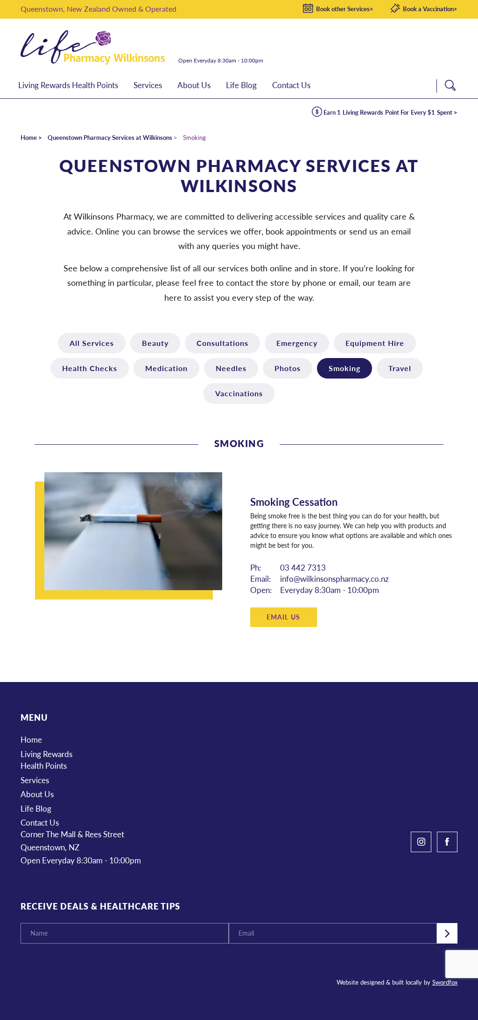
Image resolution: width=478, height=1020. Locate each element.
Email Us (283, 616)
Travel (399, 368)
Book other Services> (344, 8)
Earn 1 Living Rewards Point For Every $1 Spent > (390, 112)
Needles (231, 368)
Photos (287, 368)
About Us (37, 793)
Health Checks (89, 368)
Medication (166, 368)
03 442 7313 (303, 567)
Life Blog (36, 808)
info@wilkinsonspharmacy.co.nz (334, 578)
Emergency (296, 343)
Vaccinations (239, 393)
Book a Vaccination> (430, 8)
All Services (92, 343)
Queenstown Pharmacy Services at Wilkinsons (110, 137)
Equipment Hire (374, 343)
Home (29, 137)
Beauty (155, 343)
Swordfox (444, 982)
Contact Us (40, 822)
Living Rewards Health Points (46, 760)
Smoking (344, 368)
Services (35, 780)
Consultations (222, 343)
